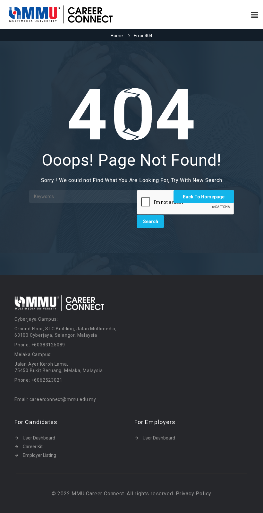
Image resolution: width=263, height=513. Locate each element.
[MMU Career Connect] (68, 14)
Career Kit (33, 446)
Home (117, 35)
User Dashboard (39, 437)
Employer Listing (39, 455)
